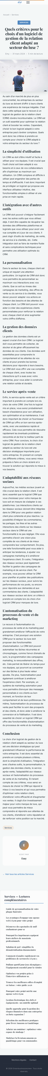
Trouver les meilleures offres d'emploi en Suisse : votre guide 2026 (24, 983)
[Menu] (28, 2)
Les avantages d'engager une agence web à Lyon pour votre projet (22, 919)
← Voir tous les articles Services (18, 874)
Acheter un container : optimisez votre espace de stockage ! (23, 1030)
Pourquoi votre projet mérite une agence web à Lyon (21, 992)
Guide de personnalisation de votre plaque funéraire (22, 910)
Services (15, 15)
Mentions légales (19, 1060)
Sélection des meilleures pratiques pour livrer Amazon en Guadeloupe (22, 1021)
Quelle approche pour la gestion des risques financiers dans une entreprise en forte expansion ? (24, 1011)
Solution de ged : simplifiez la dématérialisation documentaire (21, 948)
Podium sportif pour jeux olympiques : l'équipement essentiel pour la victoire (24, 966)
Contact (32, 1060)
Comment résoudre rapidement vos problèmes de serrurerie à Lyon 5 (22, 957)
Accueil (6, 15)
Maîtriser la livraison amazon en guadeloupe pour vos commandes (21, 1039)
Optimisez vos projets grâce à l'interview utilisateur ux (19, 975)
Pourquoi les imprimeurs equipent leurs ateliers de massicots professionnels (22, 938)
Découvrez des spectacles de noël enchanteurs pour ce (21, 928)
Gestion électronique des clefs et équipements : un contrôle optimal (22, 1001)
